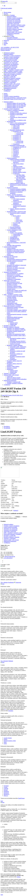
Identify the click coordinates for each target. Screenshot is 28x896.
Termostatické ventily (12, 303)
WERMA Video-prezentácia (14, 245)
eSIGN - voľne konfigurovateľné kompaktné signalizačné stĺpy (18, 123)
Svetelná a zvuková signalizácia (14, 18)
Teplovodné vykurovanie (13, 23)
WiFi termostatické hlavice (13, 282)
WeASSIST (13, 231)
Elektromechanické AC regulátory (15, 273)
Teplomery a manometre (13, 30)
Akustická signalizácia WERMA (18, 189)
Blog (5, 44)
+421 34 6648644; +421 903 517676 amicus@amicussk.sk (10, 48)
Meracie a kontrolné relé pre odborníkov (17, 379)
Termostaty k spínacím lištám (14, 286)
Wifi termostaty (10, 258)
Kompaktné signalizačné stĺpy (17, 145)
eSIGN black (16, 127)
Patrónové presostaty (15, 344)
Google (5, 787)
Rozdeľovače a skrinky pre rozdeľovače (17, 290)
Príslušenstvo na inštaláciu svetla (18, 120)
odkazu (18, 876)
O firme (12, 36)
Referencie (6, 40)
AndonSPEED (13, 237)
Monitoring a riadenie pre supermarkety (16, 354)
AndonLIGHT (16, 235)
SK (4, 5)
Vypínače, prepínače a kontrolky (15, 383)
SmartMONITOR (14, 238)
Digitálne (12, 263)
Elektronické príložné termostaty (15, 317)
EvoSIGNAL (16, 173)
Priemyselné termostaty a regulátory (15, 26)
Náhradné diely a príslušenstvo (14, 304)
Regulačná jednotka (12, 299)
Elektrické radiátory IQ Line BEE (15, 107)
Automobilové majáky (15, 228)
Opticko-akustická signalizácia (17, 202)
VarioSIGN (16, 154)
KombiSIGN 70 (17, 137)
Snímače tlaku (13, 324)
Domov (5, 93)
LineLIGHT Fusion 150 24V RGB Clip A (14, 99)
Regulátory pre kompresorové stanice (16, 334)
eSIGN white (16, 125)
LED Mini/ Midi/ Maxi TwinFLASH (21, 178)
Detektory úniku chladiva (13, 366)
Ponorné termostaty (11, 320)
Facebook (6, 785)
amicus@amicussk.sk (10, 556)
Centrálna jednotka (11, 297)
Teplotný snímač (11, 301)
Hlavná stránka (7, 12)
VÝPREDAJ (10, 35)
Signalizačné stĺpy (11, 121)
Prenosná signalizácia (15, 227)
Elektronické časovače (12, 308)
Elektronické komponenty (13, 33)
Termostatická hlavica (12, 300)
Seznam (6, 790)
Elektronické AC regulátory (13, 275)
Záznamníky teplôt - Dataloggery (18, 346)
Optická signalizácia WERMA (17, 159)
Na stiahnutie (7, 428)
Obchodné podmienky (12, 37)
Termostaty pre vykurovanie (14, 20)
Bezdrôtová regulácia (12, 284)
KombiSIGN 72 (17, 139)
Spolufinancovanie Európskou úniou (16, 39)
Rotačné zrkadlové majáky (19, 172)
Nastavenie (18, 582)
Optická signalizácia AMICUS (17, 183)
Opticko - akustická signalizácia (14, 194)
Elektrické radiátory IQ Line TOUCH (16, 106)
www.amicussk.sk (8, 558)
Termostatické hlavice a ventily (14, 287)
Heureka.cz (6, 794)
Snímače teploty (14, 322)
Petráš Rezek (21, 798)
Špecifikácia (7, 426)
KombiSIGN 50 (17, 135)
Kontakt (6, 43)
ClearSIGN (16, 151)
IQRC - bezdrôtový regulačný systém (16, 25)
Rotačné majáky (17, 170)
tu (4, 709)
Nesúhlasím (11, 582)
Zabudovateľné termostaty (13, 318)
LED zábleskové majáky (19, 168)
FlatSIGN (15, 155)
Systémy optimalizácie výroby (14, 230)
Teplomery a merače (12, 368)
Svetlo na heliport (14, 111)
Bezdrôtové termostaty (12, 266)
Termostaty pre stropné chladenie (15, 276)
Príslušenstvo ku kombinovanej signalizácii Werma (19, 206)
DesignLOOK (19, 134)
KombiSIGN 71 (17, 138)
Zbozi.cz (6, 795)
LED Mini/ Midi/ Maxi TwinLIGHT (20, 175)
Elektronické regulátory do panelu (15, 307)
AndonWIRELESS (18, 234)
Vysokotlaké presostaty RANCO (18, 342)
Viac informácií (4, 661)
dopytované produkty (6, 8)
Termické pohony (11, 289)
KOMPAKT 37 (17, 148)
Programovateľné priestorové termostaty (17, 259)
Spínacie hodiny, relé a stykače (14, 32)
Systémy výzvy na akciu (16, 232)
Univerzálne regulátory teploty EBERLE (17, 310)
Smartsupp (6, 792)
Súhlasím (10, 661)
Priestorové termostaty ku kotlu (14, 283)
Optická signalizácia (12, 158)
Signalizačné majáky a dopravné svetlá (16, 211)
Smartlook (6, 791)
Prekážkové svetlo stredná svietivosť (16, 251)
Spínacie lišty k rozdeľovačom (14, 291)
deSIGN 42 (16, 149)
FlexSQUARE (16, 223)
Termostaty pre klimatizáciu (13, 22)
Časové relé (10, 376)
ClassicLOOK (19, 132)
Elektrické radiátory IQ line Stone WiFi (16, 104)
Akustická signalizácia (12, 187)
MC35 (17, 217)
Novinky (6, 13)
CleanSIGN (16, 152)
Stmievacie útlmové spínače (13, 377)
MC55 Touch (19, 221)
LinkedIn (6, 788)
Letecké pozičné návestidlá (13, 19)
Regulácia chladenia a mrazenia (14, 29)
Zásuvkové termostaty (12, 269)
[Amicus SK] (4, 1)
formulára (10, 710)
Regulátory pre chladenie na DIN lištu (16, 329)
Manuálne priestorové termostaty (15, 261)
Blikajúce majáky (17, 169)
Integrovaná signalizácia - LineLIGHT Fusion (15, 97)
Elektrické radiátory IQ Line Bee (15, 296)
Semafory (15, 224)
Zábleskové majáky (18, 166)
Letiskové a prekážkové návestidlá (15, 110)
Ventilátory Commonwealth (13, 382)
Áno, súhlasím (4, 582)
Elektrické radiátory (11, 16)
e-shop (5, 42)
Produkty (12, 15)
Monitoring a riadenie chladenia (14, 345)
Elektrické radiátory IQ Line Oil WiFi (16, 103)
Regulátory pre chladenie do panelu (15, 328)
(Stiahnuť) (15, 510)
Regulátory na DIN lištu (13, 27)
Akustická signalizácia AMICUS (18, 190)
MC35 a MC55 (17, 215)
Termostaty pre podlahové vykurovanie (16, 265)
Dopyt (2, 423)
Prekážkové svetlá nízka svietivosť (18, 113)
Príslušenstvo (16, 128)
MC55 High (19, 220)
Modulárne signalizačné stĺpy (17, 130)
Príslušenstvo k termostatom (14, 270)
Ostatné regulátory (11, 277)
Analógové (12, 262)
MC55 (17, 218)
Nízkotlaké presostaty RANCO (17, 341)
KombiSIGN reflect (15, 239)
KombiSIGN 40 (17, 131)
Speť (2, 801)
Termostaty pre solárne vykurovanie (15, 268)
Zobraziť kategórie (5, 50)
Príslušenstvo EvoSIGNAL (19, 181)
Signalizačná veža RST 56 (19, 146)
